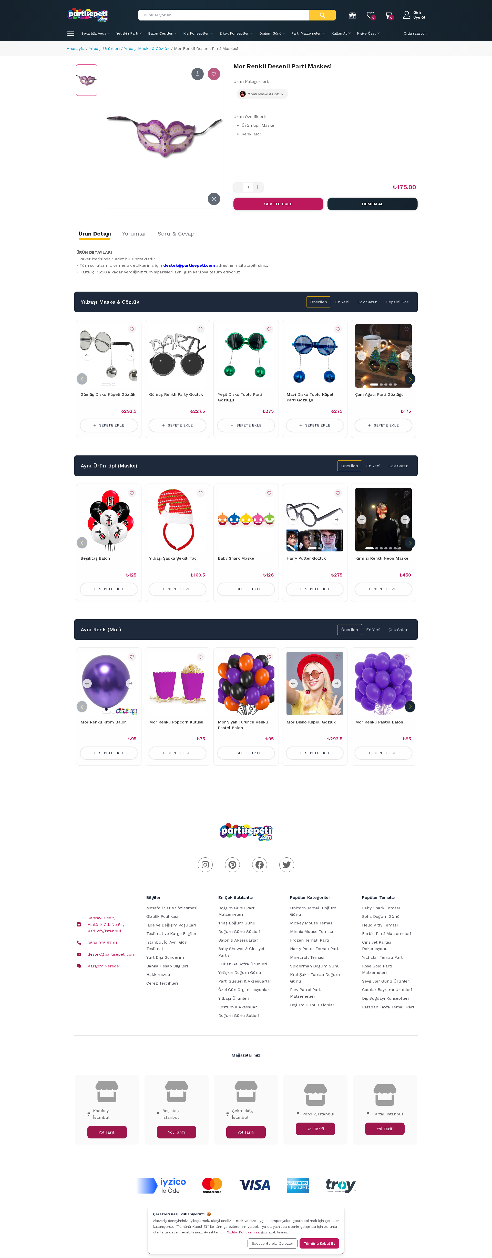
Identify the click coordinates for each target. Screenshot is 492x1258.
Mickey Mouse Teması (312, 923)
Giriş (417, 12)
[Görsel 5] (395, 384)
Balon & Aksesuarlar (238, 940)
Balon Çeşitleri (160, 33)
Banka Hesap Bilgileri (167, 966)
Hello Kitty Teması (380, 925)
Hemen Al (373, 203)
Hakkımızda (158, 974)
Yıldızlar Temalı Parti (383, 957)
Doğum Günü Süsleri (239, 931)
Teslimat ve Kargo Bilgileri (172, 933)
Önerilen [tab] (318, 302)
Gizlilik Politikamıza (243, 1232)
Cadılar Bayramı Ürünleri (387, 989)
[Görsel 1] (106, 384)
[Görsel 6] (395, 548)
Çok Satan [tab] (367, 302)
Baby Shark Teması (381, 907)
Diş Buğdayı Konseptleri (385, 998)
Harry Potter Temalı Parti (315, 948)
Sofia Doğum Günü (381, 916)
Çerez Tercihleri (162, 983)
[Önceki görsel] (87, 355)
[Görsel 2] (113, 384)
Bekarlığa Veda (93, 33)
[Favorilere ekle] (214, 74)
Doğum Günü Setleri (238, 1015)
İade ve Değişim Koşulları (171, 925)
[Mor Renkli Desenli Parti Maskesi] (86, 80)
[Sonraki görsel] (130, 355)
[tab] (94, 234)
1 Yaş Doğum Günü (236, 923)
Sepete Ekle (278, 203)
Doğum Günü (270, 33)
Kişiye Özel (366, 33)
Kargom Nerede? (104, 966)
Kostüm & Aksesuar (237, 1007)
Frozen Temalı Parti (309, 940)
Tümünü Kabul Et (319, 1243)
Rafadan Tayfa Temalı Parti (388, 1007)
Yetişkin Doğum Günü (239, 972)
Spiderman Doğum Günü (315, 966)
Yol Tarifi (107, 1132)
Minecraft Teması (307, 957)
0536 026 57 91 (102, 942)
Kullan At (339, 33)
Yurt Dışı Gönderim (165, 957)
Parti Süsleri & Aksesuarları (245, 981)
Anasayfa (76, 48)
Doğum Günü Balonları (313, 1005)
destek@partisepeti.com (111, 954)
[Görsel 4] (390, 384)
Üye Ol (419, 17)
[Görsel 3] (385, 384)
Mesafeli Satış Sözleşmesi (171, 907)
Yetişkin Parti (127, 33)
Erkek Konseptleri (234, 33)
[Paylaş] (197, 74)
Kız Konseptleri (196, 33)
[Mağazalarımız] (353, 15)
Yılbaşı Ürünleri (104, 48)
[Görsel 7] (399, 548)
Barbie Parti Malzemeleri (386, 933)
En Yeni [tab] (342, 302)
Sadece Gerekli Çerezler (272, 1243)
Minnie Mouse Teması (311, 931)
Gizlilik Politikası (162, 916)
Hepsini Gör (397, 302)
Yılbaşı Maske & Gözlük (147, 48)
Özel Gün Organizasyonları (244, 989)
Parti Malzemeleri (306, 33)
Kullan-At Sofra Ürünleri (242, 964)
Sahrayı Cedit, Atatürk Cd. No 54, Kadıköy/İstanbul (106, 924)
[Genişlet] (214, 199)
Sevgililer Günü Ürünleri (386, 981)
